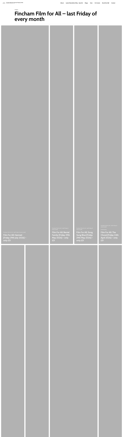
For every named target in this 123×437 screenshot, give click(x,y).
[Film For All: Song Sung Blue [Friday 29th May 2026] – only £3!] (85, 134)
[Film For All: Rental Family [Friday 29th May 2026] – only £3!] (61, 134)
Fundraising (103, 229)
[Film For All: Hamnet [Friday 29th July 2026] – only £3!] (25, 134)
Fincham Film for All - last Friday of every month (14, 232)
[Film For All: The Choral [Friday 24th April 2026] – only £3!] (110, 134)
